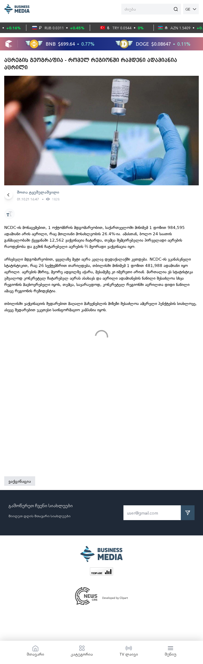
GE (187, 9)
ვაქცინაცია (19, 481)
